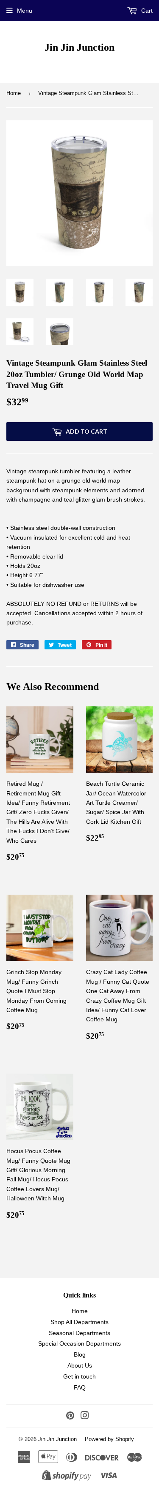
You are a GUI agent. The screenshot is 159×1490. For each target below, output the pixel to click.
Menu (24, 10)
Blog (80, 1354)
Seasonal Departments (79, 1333)
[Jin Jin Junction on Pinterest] (70, 1416)
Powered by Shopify (109, 1439)
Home (13, 93)
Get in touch (79, 1376)
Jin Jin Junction (79, 47)
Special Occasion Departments (79, 1343)
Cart (146, 10)
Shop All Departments (79, 1322)
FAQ (80, 1387)
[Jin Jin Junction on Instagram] (85, 1416)
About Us (79, 1365)
